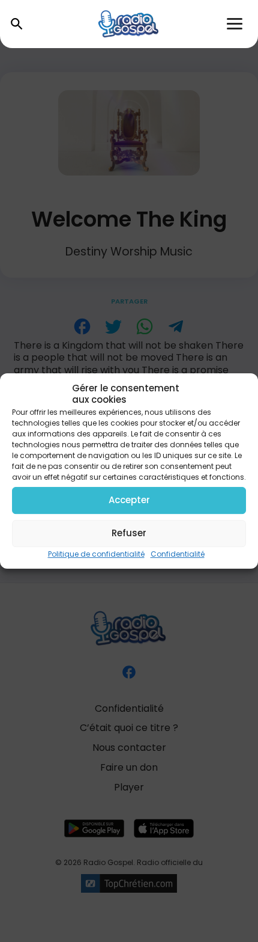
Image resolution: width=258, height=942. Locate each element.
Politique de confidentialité (96, 554)
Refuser (129, 533)
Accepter (129, 500)
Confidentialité (178, 554)
